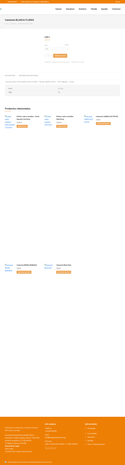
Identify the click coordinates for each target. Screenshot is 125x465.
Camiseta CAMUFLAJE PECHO (107, 116)
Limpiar (67, 44)
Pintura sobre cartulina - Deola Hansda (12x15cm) (28, 118)
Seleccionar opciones (103, 123)
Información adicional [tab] (28, 75)
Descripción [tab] (10, 75)
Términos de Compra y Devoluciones (18, 451)
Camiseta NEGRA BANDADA (27, 265)
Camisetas (54, 62)
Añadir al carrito (60, 56)
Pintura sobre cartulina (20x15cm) (64, 118)
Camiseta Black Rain (63, 265)
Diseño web (44, 462)
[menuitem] (58, 9)
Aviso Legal (9, 449)
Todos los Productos (63, 62)
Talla (45, 45)
